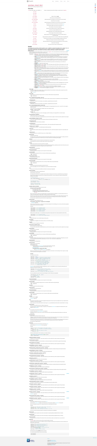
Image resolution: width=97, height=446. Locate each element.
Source (48, 438)
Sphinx (53, 444)
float (33, 92)
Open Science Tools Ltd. (53, 441)
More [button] (68, 1)
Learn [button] (64, 1)
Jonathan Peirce (53, 440)
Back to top (94, 437)
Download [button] (56, 1)
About (53, 1)
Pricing (61, 1)
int (35, 92)
